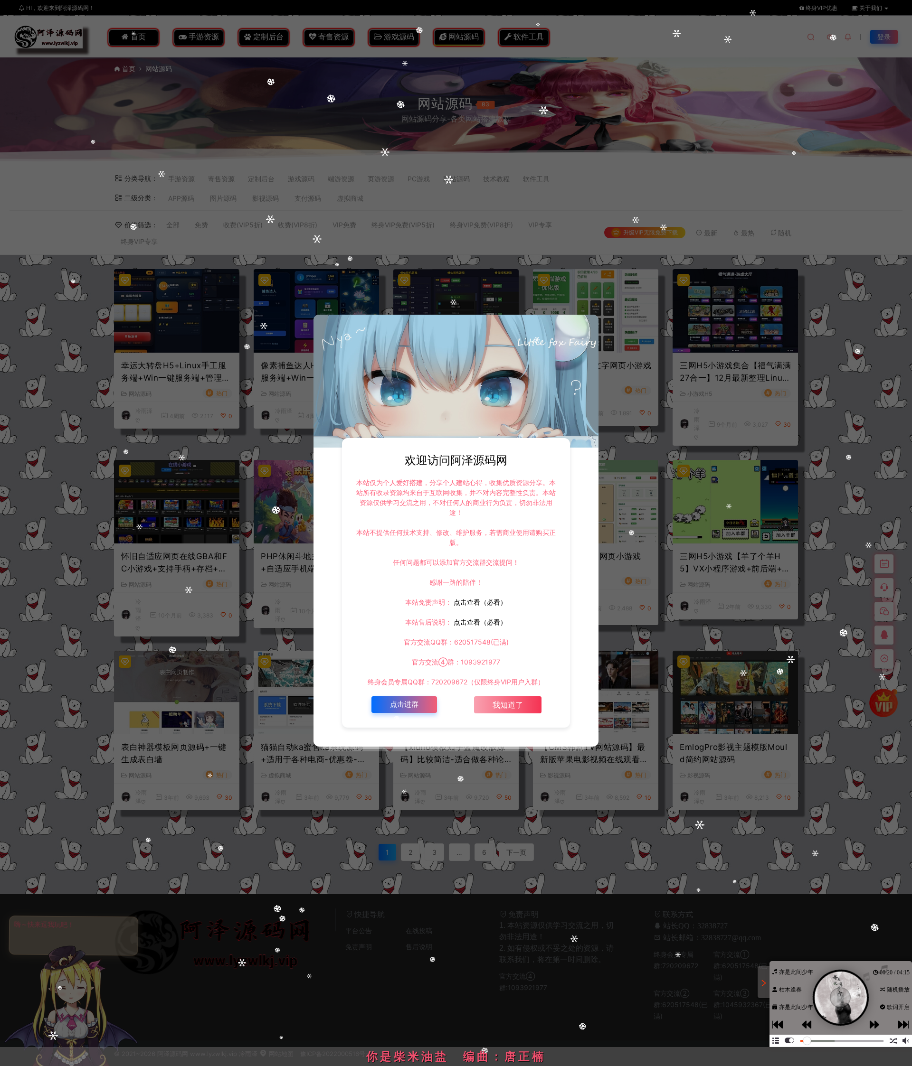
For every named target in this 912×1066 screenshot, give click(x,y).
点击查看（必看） (479, 602)
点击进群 (404, 704)
